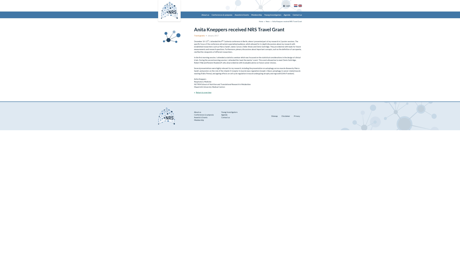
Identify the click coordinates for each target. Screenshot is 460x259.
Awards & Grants (242, 15)
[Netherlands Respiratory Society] (169, 10)
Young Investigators (272, 15)
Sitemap (274, 116)
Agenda (287, 15)
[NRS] (172, 35)
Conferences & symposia (222, 15)
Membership (256, 15)
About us (205, 15)
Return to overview (203, 92)
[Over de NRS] (295, 6)
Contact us (297, 15)
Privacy (297, 116)
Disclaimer (286, 116)
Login (288, 6)
